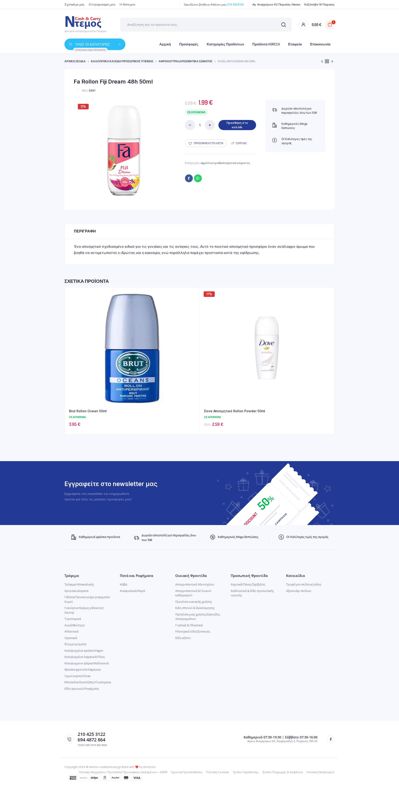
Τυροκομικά (72, 619)
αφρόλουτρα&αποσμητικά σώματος (185, 61)
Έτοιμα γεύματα (75, 644)
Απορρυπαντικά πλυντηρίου (194, 584)
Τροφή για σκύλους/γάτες (303, 584)
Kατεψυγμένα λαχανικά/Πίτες (84, 657)
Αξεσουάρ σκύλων (298, 591)
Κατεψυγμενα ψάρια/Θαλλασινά (86, 663)
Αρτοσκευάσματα (76, 591)
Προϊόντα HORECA (266, 44)
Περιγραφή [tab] (85, 231)
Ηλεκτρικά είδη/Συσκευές (192, 631)
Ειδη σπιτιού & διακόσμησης (194, 608)
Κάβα (123, 584)
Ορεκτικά (70, 638)
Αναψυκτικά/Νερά (132, 591)
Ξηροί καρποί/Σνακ (77, 676)
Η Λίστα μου (127, 4)
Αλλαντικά (71, 631)
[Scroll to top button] (388, 777)
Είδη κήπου (183, 638)
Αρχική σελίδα (75, 61)
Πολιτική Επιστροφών (320, 772)
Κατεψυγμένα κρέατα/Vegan (83, 650)
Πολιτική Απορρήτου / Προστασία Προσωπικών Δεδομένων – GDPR (123, 772)
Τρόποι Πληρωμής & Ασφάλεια (282, 772)
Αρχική (165, 44)
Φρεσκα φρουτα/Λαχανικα (82, 669)
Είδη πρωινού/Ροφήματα (81, 689)
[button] (206, 143)
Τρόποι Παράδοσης (245, 772)
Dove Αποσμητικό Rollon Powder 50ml (234, 411)
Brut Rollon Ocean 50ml (88, 411)
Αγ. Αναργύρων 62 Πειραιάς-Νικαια (276, 4)
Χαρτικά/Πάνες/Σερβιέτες (248, 584)
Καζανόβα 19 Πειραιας (319, 4)
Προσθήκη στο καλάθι (237, 125)
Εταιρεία (295, 44)
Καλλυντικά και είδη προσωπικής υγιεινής (122, 61)
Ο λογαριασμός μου (102, 4)
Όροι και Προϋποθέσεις (187, 772)
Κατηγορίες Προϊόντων (225, 44)
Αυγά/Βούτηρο (74, 625)
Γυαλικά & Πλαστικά (189, 625)
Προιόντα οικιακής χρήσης (193, 602)
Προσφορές (188, 44)
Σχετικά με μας (74, 4)
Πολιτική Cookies (217, 772)
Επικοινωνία (320, 44)
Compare (241, 143)
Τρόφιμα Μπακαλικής (79, 584)
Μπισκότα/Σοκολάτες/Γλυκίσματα (87, 682)
